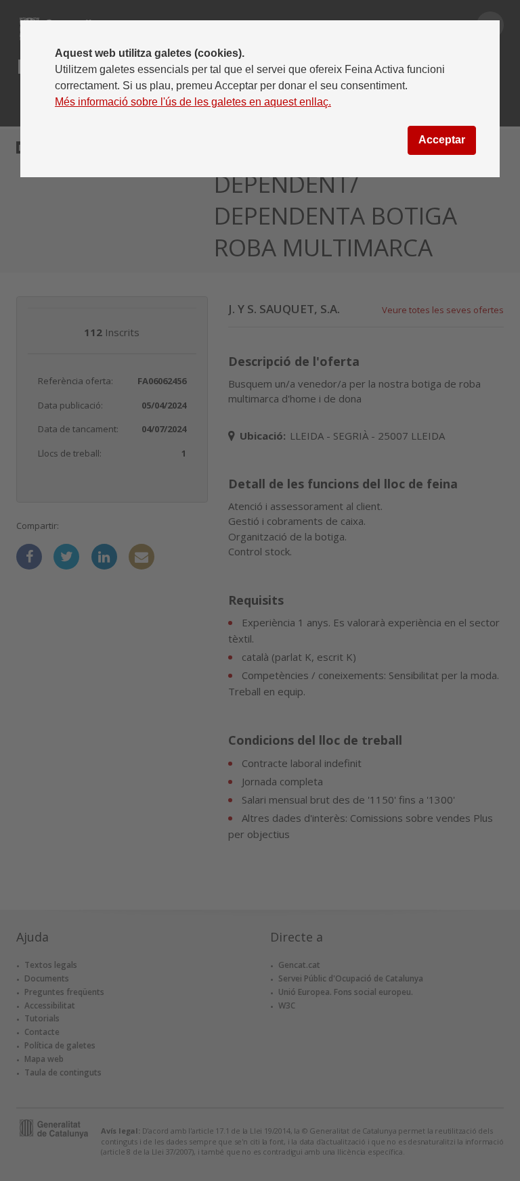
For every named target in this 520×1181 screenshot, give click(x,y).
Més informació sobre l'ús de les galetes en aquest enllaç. (193, 102)
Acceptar (441, 139)
